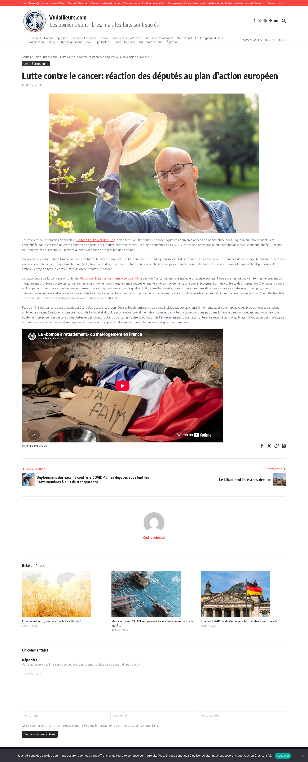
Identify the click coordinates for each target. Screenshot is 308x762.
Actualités (136, 38)
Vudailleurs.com (68, 17)
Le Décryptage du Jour (209, 38)
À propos (172, 42)
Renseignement (71, 42)
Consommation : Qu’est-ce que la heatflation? (51, 621)
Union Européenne (56, 38)
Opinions (35, 38)
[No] (303, 756)
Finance (76, 38)
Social (88, 42)
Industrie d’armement (159, 38)
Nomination (36, 42)
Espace (104, 38)
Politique (52, 42)
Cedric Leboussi (154, 538)
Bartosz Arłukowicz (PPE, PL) (95, 240)
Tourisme (130, 42)
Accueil (26, 57)
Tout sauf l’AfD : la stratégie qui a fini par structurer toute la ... (240, 621)
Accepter (283, 755)
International (184, 38)
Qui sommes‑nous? (151, 42)
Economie (90, 38)
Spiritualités (119, 38)
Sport (117, 42)
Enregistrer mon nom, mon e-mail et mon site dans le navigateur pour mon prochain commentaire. (92, 725)
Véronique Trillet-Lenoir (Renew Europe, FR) (109, 278)
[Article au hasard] (274, 40)
